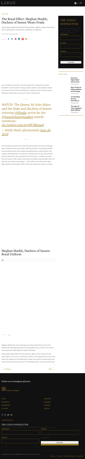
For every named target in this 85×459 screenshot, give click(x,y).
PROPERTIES (6, 405)
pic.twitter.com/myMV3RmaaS (23, 125)
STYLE (4, 399)
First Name (63, 43)
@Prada (20, 113)
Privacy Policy (79, 456)
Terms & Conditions (69, 456)
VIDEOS (46, 408)
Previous (7, 369)
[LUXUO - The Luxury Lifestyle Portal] (8, 2)
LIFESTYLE (47, 399)
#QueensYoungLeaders (17, 117)
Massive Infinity (36, 454)
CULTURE (5, 408)
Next (51, 369)
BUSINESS (47, 402)
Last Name (63, 51)
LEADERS (47, 405)
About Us (53, 456)
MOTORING (5, 402)
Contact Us (59, 456)
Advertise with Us (7, 420)
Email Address (64, 34)
